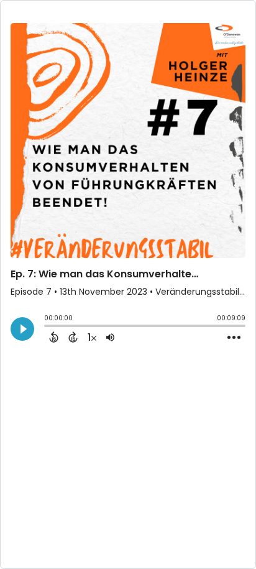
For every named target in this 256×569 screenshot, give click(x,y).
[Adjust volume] (110, 337)
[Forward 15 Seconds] (73, 337)
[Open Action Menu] (233, 337)
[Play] (22, 329)
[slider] (47, 327)
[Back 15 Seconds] (53, 337)
